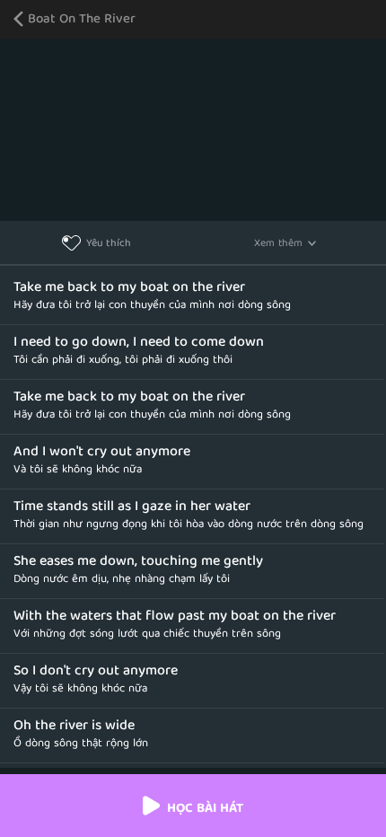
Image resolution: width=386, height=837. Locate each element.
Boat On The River (82, 20)
